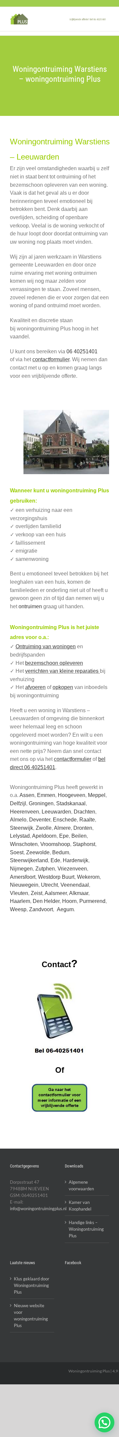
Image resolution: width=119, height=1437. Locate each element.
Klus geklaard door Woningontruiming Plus (31, 1285)
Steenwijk (21, 828)
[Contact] (59, 1097)
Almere (62, 828)
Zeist (36, 893)
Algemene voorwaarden (81, 1185)
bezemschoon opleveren (54, 663)
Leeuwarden (56, 812)
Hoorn (69, 901)
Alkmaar (78, 893)
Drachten (84, 812)
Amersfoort (22, 877)
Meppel (96, 795)
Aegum (65, 909)
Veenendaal (74, 885)
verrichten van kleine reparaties (62, 671)
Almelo (18, 819)
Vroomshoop (55, 844)
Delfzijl (18, 803)
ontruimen (30, 606)
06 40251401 (82, 351)
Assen (27, 795)
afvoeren (35, 687)
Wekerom (88, 877)
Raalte (87, 819)
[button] (104, 1422)
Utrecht (49, 885)
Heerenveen (24, 812)
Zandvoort (41, 909)
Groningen (41, 803)
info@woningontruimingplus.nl (38, 1208)
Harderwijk (75, 860)
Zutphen (45, 868)
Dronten (82, 828)
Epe (64, 836)
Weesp (18, 909)
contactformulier (50, 359)
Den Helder (46, 901)
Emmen (46, 795)
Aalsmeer (56, 893)
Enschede (65, 819)
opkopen (63, 687)
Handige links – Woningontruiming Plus (86, 1229)
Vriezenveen (72, 868)
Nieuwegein (24, 885)
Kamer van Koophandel (80, 1206)
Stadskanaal (71, 803)
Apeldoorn (44, 836)
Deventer (39, 819)
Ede (55, 860)
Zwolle (44, 828)
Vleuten (19, 893)
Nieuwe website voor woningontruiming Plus (31, 1315)
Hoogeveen (71, 795)
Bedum (60, 852)
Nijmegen (21, 868)
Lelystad (20, 836)
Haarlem (20, 901)
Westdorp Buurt (56, 877)
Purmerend (92, 901)
